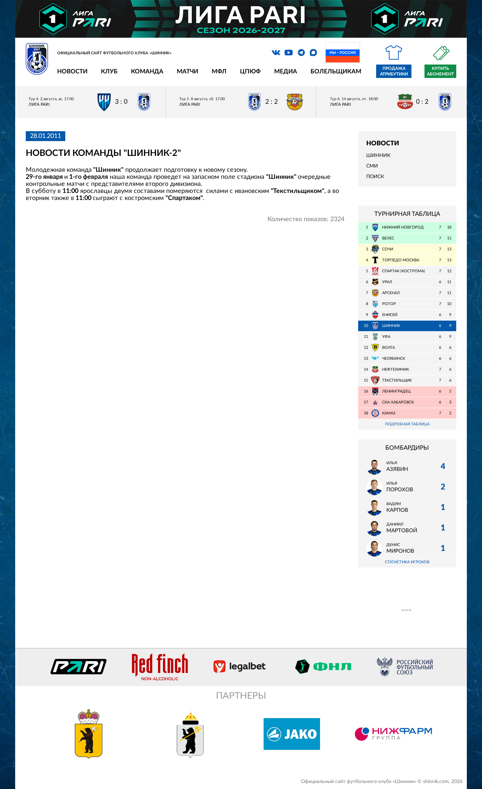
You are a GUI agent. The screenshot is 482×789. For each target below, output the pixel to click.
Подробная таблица (407, 424)
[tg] (301, 52)
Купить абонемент (440, 71)
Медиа (285, 71)
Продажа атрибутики (394, 71)
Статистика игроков (407, 562)
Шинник (378, 155)
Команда (147, 71)
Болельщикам (336, 71)
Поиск (375, 176)
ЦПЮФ (250, 71)
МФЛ (219, 71)
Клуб (109, 71)
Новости (72, 71)
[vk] (276, 52)
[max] (313, 52)
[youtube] (288, 52)
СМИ (372, 166)
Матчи (187, 71)
